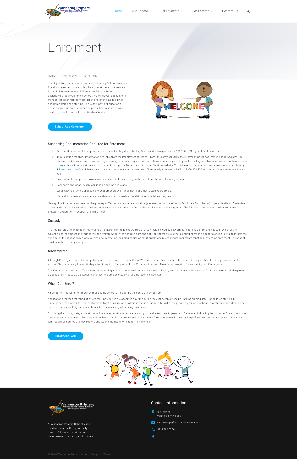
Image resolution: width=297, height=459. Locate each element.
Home (118, 11)
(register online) (70, 169)
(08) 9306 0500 (166, 429)
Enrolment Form (65, 336)
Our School (140, 11)
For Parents (200, 11)
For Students (170, 11)
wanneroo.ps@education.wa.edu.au (178, 422)
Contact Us (230, 11)
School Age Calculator (70, 126)
